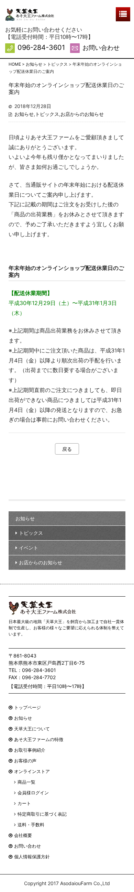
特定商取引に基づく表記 (42, 814)
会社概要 (23, 835)
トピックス (47, 114)
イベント (28, 548)
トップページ (27, 707)
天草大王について (32, 728)
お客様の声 (25, 760)
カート (24, 803)
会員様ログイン (33, 792)
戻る (67, 449)
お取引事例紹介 (29, 750)
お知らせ (24, 114)
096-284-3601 (41, 47)
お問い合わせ (101, 47)
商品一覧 (26, 782)
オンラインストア (32, 771)
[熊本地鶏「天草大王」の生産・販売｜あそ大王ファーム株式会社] (29, 15)
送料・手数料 (31, 824)
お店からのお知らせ (82, 114)
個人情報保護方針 (32, 856)
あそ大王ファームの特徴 (38, 739)
